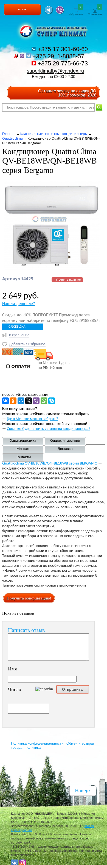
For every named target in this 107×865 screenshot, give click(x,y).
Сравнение (95, 11)
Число (14, 689)
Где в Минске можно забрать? (32, 419)
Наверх (83, 790)
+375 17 (62, 49)
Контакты (23, 457)
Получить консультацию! (29, 598)
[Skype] (51, 400)
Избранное (76, 11)
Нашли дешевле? (18, 304)
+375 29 (59, 56)
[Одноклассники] (13, 400)
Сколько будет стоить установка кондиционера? (48, 429)
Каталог (22, 9)
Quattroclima (13, 138)
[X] (28, 400)
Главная (8, 133)
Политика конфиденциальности (37, 743)
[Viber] (36, 400)
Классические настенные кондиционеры (54, 133)
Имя (12, 668)
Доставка (65, 449)
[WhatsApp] (44, 400)
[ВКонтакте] (5, 400)
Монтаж (23, 449)
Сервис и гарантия (65, 441)
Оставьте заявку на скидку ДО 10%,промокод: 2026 (67, 93)
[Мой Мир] (21, 400)
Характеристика (23, 441)
